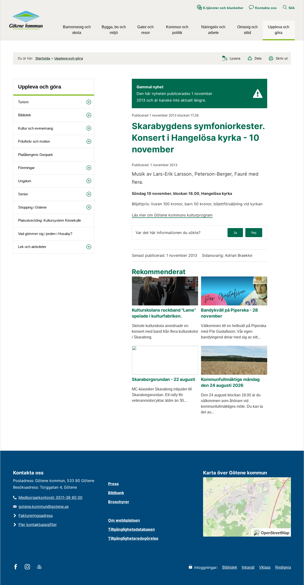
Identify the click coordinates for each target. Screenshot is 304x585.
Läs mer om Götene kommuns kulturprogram (172, 215)
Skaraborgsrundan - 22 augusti (163, 379)
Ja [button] (235, 232)
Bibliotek (24, 115)
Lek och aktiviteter (32, 247)
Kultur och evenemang (35, 128)
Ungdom (24, 181)
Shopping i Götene (32, 207)
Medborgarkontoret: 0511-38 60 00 (50, 497)
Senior (23, 194)
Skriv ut (282, 58)
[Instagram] (28, 567)
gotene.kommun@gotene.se (44, 506)
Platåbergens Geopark (35, 155)
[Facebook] (16, 567)
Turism (23, 102)
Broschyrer (118, 501)
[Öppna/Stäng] (89, 102)
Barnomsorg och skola (77, 30)
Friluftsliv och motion (34, 141)
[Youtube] (40, 567)
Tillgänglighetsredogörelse (133, 538)
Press (113, 483)
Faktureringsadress (36, 515)
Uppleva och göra (278, 30)
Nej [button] (253, 232)
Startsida (42, 58)
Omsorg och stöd (247, 30)
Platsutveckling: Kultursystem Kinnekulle (49, 220)
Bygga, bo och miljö (114, 30)
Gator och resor (145, 30)
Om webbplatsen (124, 520)
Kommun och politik (177, 30)
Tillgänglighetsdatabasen (131, 529)
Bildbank (116, 492)
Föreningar (26, 168)
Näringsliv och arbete (213, 30)
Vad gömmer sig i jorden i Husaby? (45, 234)
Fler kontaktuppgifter (38, 524)
